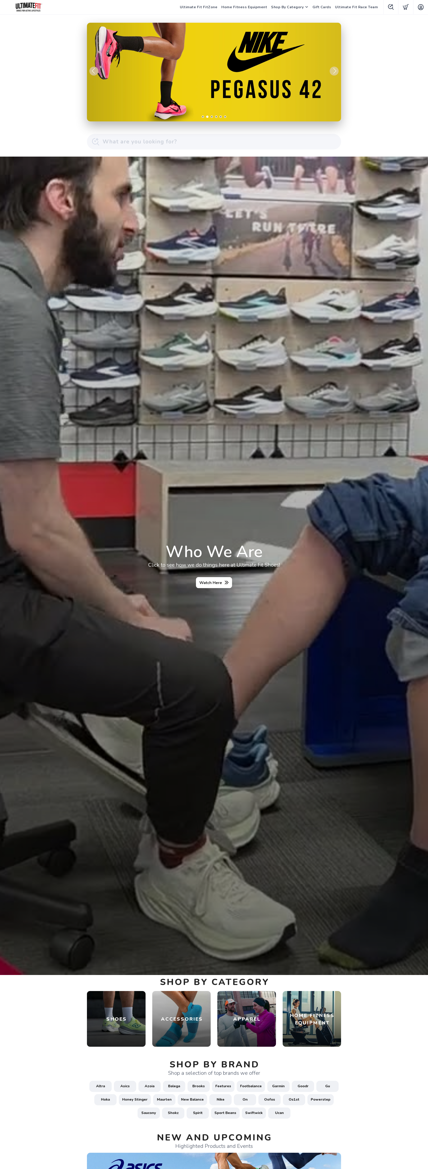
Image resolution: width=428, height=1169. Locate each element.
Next (334, 71)
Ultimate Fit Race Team (356, 7)
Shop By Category (287, 7)
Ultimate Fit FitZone (198, 7)
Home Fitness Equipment (244, 7)
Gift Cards (322, 7)
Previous (93, 71)
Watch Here (210, 582)
